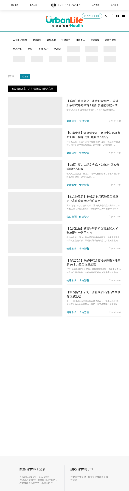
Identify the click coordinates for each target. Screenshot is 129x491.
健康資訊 (37, 39)
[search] (106, 16)
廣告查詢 (95, 5)
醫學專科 (66, 39)
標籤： (13, 76)
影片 (30, 48)
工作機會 (114, 5)
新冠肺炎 (17, 48)
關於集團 (14, 5)
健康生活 (80, 39)
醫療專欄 (51, 39)
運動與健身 (110, 39)
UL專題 (57, 48)
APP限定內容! (20, 39)
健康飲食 (94, 39)
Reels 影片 (43, 48)
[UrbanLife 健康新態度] (64, 21)
